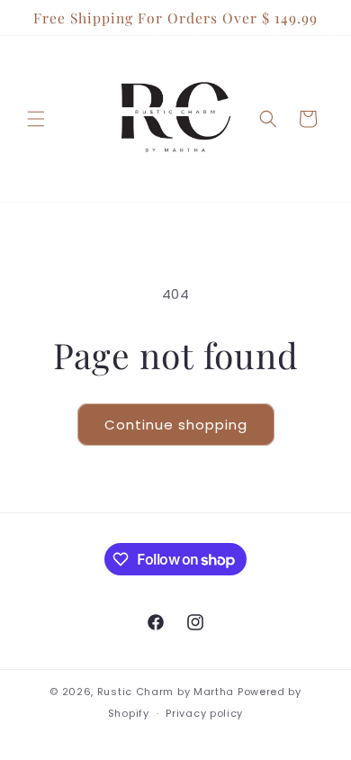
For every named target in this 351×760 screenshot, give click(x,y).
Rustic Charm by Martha (165, 691)
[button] (36, 119)
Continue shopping (176, 424)
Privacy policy (204, 713)
